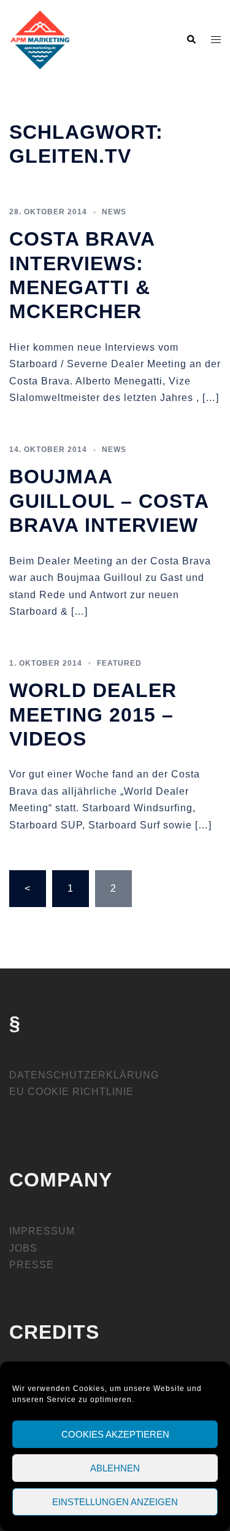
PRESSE (31, 1265)
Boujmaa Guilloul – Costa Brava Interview (109, 501)
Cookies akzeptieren (115, 1434)
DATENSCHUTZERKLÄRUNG (84, 1075)
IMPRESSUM (42, 1231)
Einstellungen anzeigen (115, 1502)
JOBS (23, 1248)
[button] (191, 40)
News (114, 212)
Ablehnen (115, 1468)
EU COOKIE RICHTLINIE (71, 1091)
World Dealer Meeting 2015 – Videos (93, 714)
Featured (119, 663)
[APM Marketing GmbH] (40, 39)
